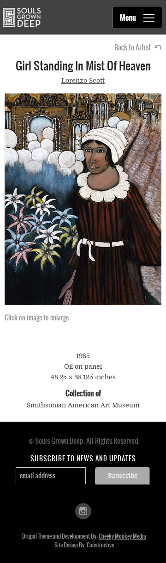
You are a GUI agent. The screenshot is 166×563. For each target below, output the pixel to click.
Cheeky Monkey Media (122, 536)
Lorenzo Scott (83, 81)
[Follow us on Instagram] (83, 510)
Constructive (100, 545)
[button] (83, 199)
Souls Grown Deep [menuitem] (21, 17)
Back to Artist (132, 47)
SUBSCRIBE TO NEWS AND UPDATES (83, 458)
